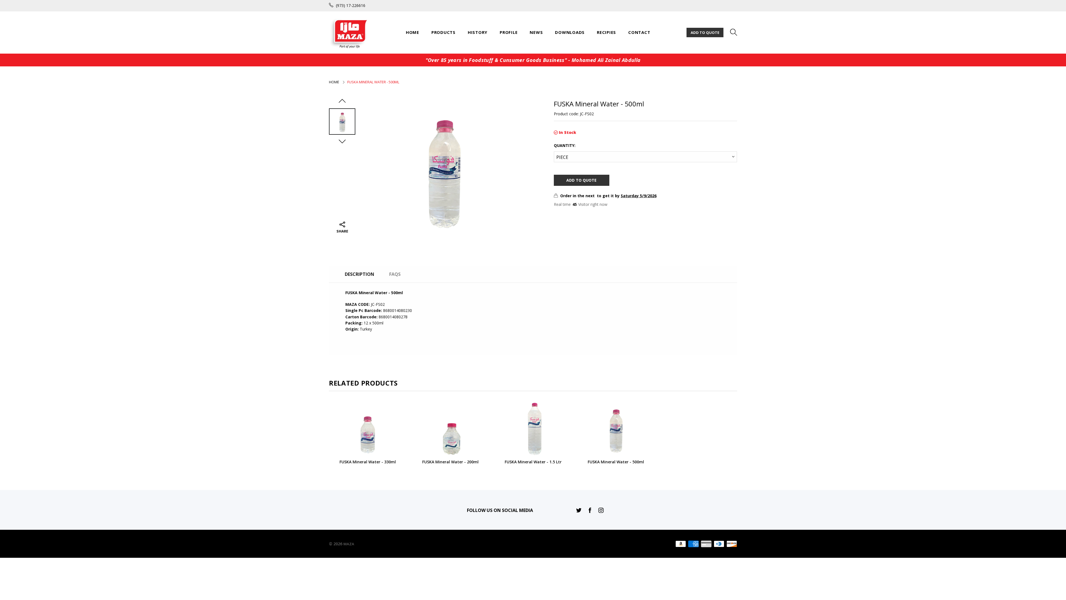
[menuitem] (412, 32)
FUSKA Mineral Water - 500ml (616, 461)
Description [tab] (359, 274)
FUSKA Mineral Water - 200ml (450, 461)
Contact (639, 32)
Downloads (570, 32)
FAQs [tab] (395, 274)
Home (412, 32)
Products (443, 32)
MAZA (348, 543)
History (477, 32)
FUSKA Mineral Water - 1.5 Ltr (533, 461)
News (536, 32)
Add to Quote (705, 32)
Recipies (606, 32)
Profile (508, 32)
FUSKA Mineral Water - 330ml (368, 461)
